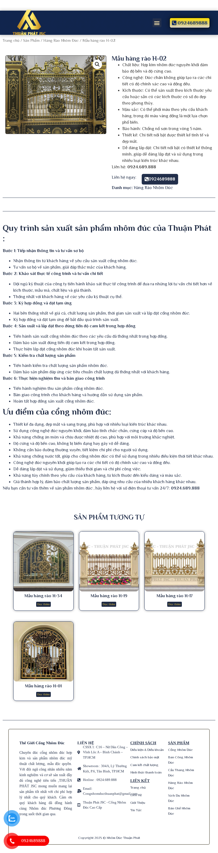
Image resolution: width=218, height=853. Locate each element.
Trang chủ (11, 40)
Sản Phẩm (31, 40)
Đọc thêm (43, 604)
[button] (157, 22)
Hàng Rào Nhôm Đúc (61, 40)
